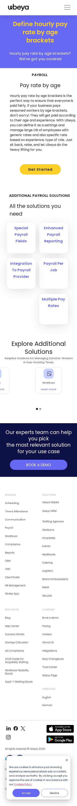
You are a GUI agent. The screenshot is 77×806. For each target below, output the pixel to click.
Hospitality (48, 538)
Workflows (11, 536)
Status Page (49, 675)
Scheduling (12, 503)
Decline (54, 793)
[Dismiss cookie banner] (67, 760)
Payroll (9, 527)
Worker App (12, 593)
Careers (47, 634)
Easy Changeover (53, 659)
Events (46, 546)
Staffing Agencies (53, 521)
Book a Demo (38, 464)
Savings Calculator (16, 642)
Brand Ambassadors (55, 579)
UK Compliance (14, 650)
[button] (67, 7)
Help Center (12, 626)
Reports (10, 552)
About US (48, 642)
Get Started (40, 169)
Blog (7, 617)
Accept (26, 793)
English (46, 697)
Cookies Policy (23, 784)
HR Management (15, 585)
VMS (7, 569)
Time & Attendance (16, 511)
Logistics (47, 570)
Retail (45, 587)
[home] (17, 7)
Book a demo (50, 617)
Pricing (46, 626)
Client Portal (12, 577)
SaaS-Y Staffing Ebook (19, 681)
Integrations (49, 650)
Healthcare (48, 554)
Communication (15, 519)
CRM (7, 560)
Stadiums (48, 529)
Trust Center (49, 667)
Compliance (12, 544)
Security (47, 595)
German (47, 705)
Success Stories (14, 634)
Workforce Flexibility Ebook (17, 672)
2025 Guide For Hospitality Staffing (16, 660)
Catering (47, 562)
